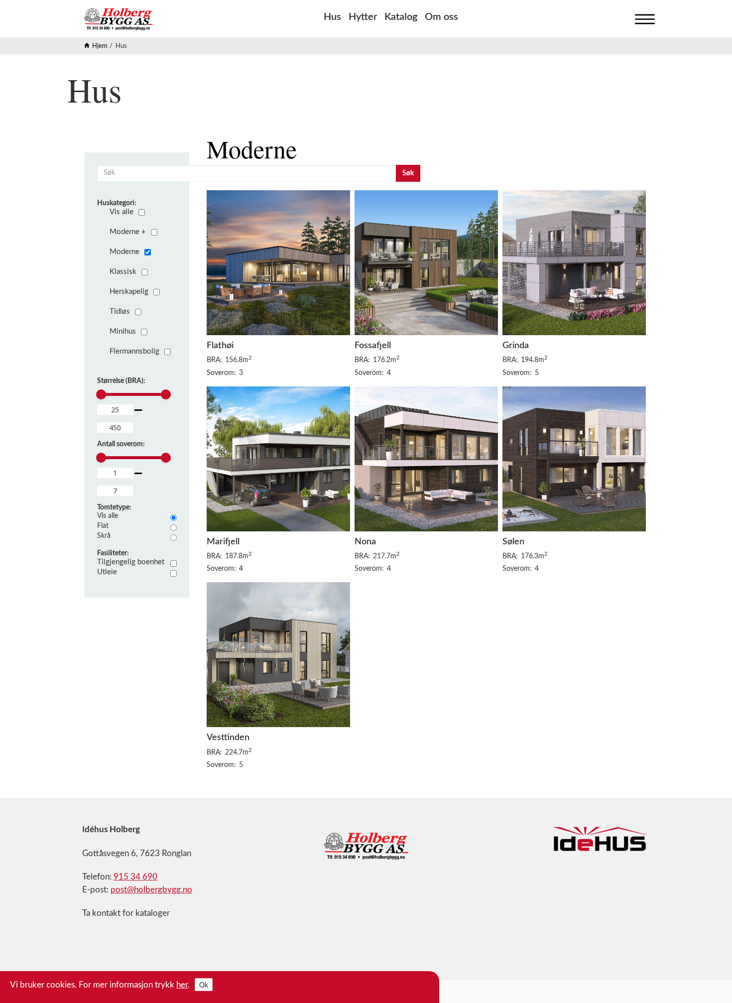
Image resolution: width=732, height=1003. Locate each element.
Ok (203, 985)
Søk (408, 173)
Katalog (400, 17)
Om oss (441, 17)
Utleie (107, 572)
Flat (103, 525)
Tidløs (120, 311)
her (182, 985)
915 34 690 (135, 877)
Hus (332, 17)
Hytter (363, 17)
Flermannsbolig (134, 351)
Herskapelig (129, 291)
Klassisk (123, 271)
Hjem (100, 46)
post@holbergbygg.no (151, 889)
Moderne (124, 251)
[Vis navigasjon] (642, 16)
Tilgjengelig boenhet (130, 562)
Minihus (123, 331)
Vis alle (121, 212)
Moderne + (128, 232)
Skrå (104, 535)
